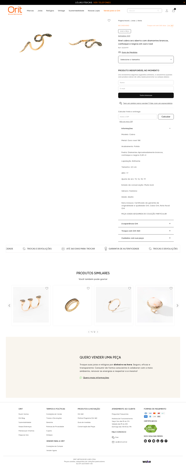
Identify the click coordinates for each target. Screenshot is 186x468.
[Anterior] (9, 305)
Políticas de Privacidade (55, 427)
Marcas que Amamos (26, 431)
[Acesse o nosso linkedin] (157, 440)
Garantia (49, 422)
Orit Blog (22, 418)
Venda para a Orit (112, 10)
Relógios (50, 10)
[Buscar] (158, 11)
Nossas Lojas (94, 10)
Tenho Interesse (146, 95)
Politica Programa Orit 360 (87, 418)
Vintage (61, 10)
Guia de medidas (84, 422)
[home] (15, 11)
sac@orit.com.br (121, 442)
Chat (116, 437)
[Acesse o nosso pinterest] (165, 440)
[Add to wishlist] (109, 20)
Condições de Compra (54, 446)
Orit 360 (80, 414)
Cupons (49, 431)
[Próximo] (177, 305)
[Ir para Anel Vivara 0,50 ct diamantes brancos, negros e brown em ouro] (72, 305)
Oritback (49, 435)
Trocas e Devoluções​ (54, 418)
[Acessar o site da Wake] (146, 461)
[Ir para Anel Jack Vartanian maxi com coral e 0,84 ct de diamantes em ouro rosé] (155, 305)
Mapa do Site (24, 435)
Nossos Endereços (25, 427)
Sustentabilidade (76, 10)
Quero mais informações (96, 377)
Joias (40, 10)
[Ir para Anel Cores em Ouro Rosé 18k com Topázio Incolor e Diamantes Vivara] (113, 305)
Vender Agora (51, 450)
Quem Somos (24, 414)
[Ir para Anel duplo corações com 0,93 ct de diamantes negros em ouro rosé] (30, 305)
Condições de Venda (54, 414)
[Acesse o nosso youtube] (153, 440)
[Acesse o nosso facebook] (149, 440)
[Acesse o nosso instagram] (145, 440)
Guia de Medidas (129, 52)
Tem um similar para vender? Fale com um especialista (147, 103)
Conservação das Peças (86, 427)
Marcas (30, 10)
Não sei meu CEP (126, 121)
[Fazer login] (166, 10)
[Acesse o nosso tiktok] (161, 440)
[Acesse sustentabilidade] (151, 429)
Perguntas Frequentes (120, 414)
